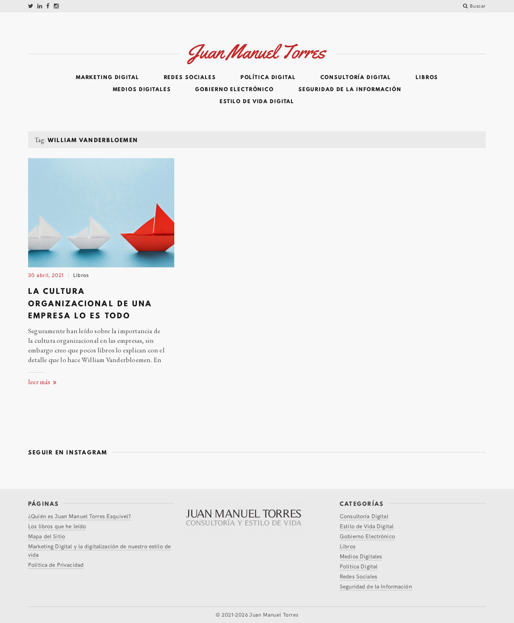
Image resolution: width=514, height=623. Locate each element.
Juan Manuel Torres (273, 614)
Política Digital (268, 77)
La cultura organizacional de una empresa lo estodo (90, 303)
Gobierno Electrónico (234, 89)
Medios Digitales (142, 89)
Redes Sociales (190, 77)
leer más (40, 381)
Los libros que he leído (57, 526)
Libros (427, 77)
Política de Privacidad (56, 564)
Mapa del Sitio (46, 536)
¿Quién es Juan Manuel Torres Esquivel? (79, 516)
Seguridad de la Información (350, 89)
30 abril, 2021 (46, 275)
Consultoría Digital (356, 77)
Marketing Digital (107, 77)
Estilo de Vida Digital (257, 101)
